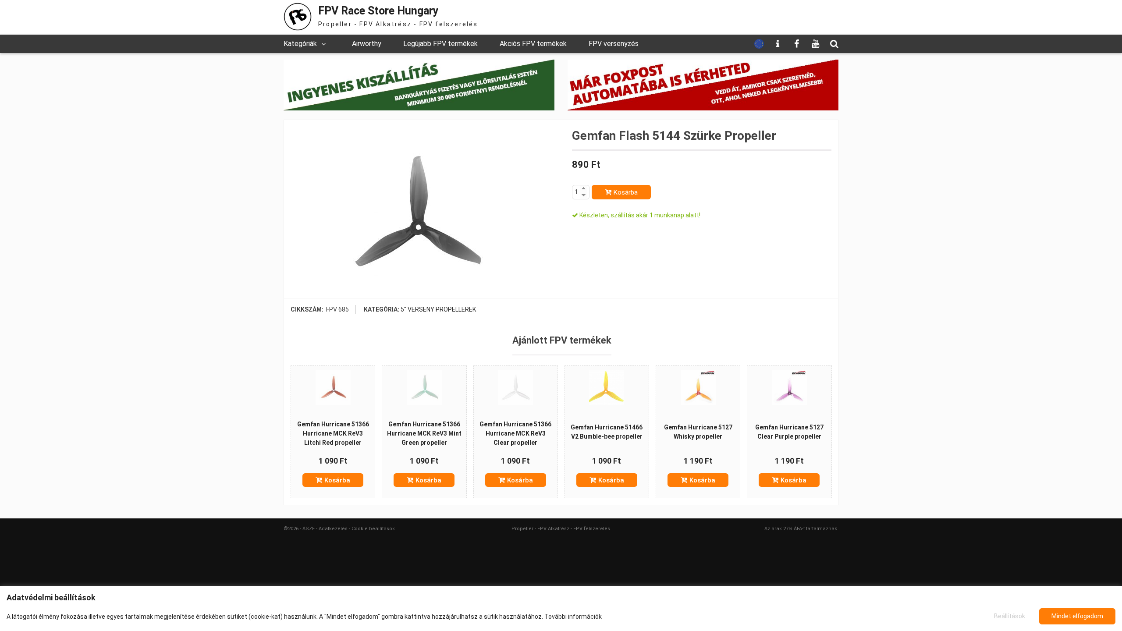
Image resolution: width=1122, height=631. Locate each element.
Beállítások (1009, 616)
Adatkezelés (333, 529)
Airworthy (366, 43)
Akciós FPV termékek (533, 43)
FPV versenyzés (614, 43)
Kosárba (626, 192)
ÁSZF (308, 529)
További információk (573, 616)
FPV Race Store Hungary (378, 10)
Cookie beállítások (373, 529)
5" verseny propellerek (438, 309)
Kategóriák (300, 43)
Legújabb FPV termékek (440, 43)
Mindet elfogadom (1077, 616)
